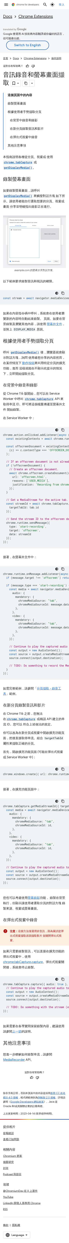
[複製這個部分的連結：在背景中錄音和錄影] (41, 385)
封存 (5, 1168)
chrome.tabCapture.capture (23, 962)
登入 (61, 4)
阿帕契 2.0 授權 (46, 1097)
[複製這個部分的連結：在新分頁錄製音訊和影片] (49, 705)
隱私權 (16, 1225)
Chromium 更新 (12, 1156)
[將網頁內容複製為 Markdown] (26, 83)
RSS (5, 1209)
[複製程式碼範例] (63, 293)
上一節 (16, 1031)
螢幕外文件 (54, 324)
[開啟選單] (6, 4)
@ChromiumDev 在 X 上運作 (20, 1191)
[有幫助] (27, 66)
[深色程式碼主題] (57, 293)
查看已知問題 (11, 1139)
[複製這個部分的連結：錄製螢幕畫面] (34, 179)
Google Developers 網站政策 (27, 1101)
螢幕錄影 (34, 898)
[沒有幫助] (33, 66)
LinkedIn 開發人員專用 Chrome (21, 1203)
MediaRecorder (14, 1060)
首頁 (5, 58)
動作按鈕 (28, 363)
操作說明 (56, 58)
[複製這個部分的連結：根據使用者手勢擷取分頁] (57, 341)
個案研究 (8, 1162)
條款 (5, 1225)
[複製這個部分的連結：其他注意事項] (34, 1043)
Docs (7, 16)
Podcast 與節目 (12, 1174)
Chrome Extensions (35, 16)
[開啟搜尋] (45, 4)
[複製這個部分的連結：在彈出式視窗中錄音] (41, 920)
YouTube (8, 1197)
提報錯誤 (8, 1133)
